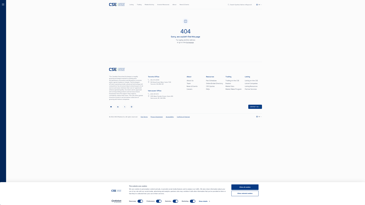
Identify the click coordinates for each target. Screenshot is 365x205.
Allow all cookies (245, 187)
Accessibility (170, 117)
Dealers (228, 83)
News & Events (184, 4)
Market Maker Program (233, 89)
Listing (131, 4)
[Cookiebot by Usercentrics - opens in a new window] (116, 201)
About (174, 4)
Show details (203, 201)
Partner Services (251, 89)
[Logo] (117, 4)
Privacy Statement (157, 117)
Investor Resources (163, 4)
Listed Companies (251, 83)
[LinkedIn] (118, 107)
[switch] (158, 201)
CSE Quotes (210, 86)
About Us (190, 80)
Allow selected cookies (245, 193)
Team (189, 83)
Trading (139, 4)
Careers (189, 89)
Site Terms (144, 117)
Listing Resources (251, 86)
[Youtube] (111, 107)
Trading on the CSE (232, 80)
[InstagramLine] (131, 107)
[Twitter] (125, 107)
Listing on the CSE (251, 80)
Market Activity (149, 4)
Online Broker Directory (214, 83)
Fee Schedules (211, 80)
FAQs (208, 89)
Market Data (229, 86)
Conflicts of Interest (183, 117)
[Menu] (3, 4)
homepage (190, 42)
